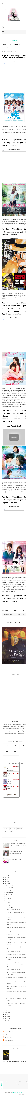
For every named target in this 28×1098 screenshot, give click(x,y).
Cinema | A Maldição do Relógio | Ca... (11, 661)
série (11, 831)
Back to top (22, 1094)
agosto (8, 894)
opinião (5, 831)
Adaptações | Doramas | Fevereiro (14, 1008)
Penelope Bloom (11, 770)
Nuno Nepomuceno (11, 776)
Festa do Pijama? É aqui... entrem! (17, 859)
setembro (8, 892)
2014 (6, 1016)
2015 (6, 1014)
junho (7, 898)
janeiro (8, 1010)
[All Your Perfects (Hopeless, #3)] (5, 783)
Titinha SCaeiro (8, 1037)
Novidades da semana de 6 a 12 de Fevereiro (16, 991)
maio (7, 900)
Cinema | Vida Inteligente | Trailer (14, 962)
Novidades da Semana (19, 825)
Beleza (5, 825)
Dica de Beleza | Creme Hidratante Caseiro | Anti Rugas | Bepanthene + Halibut (18, 845)
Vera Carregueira (9, 1040)
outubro (8, 890)
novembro (8, 888)
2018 (6, 881)
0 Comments (5, 610)
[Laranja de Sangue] (5, 789)
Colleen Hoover (10, 783)
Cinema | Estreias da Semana (13, 909)
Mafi (6, 1034)
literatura (12, 828)
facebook (7, 747)
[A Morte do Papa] (5, 776)
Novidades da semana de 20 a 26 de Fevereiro (17, 934)
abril (7, 903)
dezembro (8, 885)
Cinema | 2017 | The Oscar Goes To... (15, 912)
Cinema (10, 825)
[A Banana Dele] (5, 770)
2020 (6, 877)
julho (7, 896)
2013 (6, 1018)
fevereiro (8, 907)
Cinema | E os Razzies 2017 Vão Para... (15, 915)
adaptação (14, 40)
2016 (6, 1012)
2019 (6, 879)
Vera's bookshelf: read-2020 (15, 763)
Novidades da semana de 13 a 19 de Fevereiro (17, 954)
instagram (15, 747)
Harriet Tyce (10, 789)
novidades (19, 828)
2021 (6, 875)
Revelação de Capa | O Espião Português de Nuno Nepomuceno (14, 1062)
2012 (6, 1020)
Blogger (18, 1084)
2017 (6, 883)
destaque (6, 828)
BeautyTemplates (17, 1092)
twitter (23, 747)
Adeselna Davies (9, 1031)
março (7, 905)
